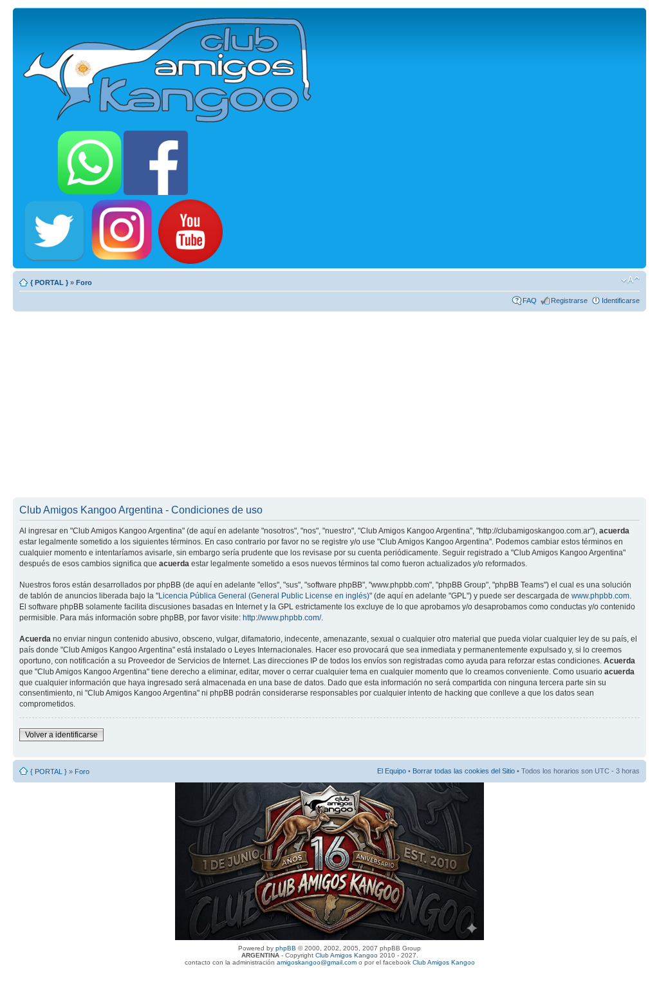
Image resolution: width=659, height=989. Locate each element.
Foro (84, 282)
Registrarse (569, 300)
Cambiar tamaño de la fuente (630, 280)
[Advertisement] (329, 404)
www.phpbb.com (600, 595)
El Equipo (391, 771)
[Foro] (168, 67)
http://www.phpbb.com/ (282, 617)
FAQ (530, 300)
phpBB (285, 948)
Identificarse (621, 300)
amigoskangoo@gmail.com (317, 962)
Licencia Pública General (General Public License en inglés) (263, 595)
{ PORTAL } (49, 282)
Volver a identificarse (61, 734)
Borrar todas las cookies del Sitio (464, 771)
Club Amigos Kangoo (346, 955)
